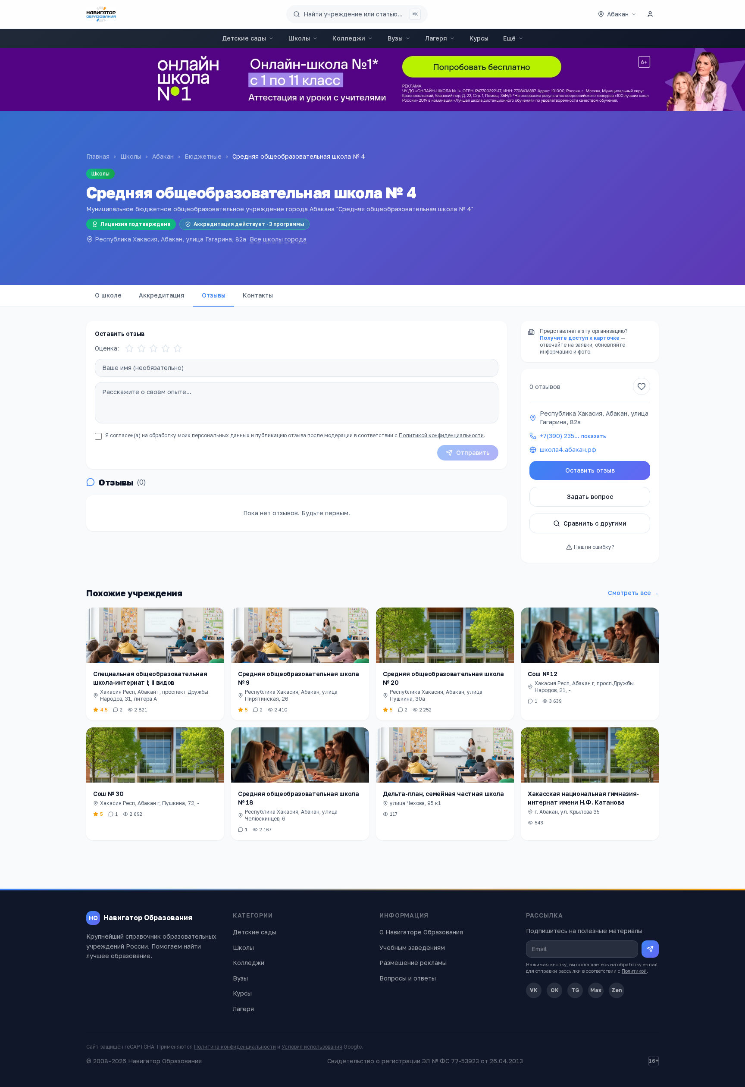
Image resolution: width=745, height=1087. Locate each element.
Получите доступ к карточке (580, 338)
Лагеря (436, 38)
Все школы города (278, 239)
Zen (616, 990)
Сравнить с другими (594, 523)
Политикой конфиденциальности (441, 435)
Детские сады (244, 38)
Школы (299, 38)
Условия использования (312, 1046)
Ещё (509, 38)
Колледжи (348, 38)
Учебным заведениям (412, 947)
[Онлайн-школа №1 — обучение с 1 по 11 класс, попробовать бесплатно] (372, 79)
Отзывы (213, 295)
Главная (98, 156)
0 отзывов (544, 386)
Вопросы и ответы (407, 978)
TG (575, 990)
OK (555, 990)
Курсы (479, 38)
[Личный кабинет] (650, 14)
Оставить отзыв (590, 470)
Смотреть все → (633, 592)
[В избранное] (641, 386)
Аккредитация (162, 295)
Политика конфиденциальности (235, 1046)
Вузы (395, 38)
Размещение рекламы (413, 962)
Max (595, 990)
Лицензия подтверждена (135, 224)
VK (534, 990)
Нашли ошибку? (594, 547)
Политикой (634, 971)
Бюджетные (203, 156)
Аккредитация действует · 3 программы (249, 224)
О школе (108, 295)
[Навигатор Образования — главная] (101, 14)
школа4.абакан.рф (568, 449)
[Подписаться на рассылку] (650, 949)
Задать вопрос (590, 496)
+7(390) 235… (573, 435)
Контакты (258, 295)
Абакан (163, 156)
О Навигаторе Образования (421, 932)
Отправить (473, 452)
